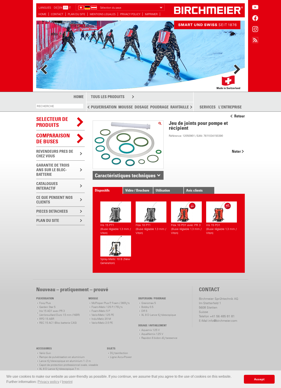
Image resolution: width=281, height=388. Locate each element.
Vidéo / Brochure (137, 190)
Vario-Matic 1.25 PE (103, 314)
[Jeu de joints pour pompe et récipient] (160, 123)
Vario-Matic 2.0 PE (102, 322)
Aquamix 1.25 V (150, 330)
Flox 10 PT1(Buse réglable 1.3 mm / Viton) (151, 228)
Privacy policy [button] (48, 382)
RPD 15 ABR (46, 318)
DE (55, 7)
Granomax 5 (148, 303)
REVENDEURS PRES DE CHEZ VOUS (54, 153)
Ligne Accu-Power (121, 357)
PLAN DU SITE (76, 14)
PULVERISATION (104, 107)
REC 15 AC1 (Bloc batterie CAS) (58, 322)
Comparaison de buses (53, 138)
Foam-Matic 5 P (101, 311)
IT (70, 7)
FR (65, 7)
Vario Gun (45, 353)
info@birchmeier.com (222, 321)
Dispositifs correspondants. (106, 191)
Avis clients (194, 190)
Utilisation (163, 190)
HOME (42, 14)
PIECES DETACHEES (52, 211)
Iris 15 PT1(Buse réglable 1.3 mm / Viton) (115, 228)
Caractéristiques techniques (125, 175)
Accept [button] (259, 379)
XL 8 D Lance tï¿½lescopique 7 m (59, 368)
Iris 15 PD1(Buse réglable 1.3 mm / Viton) (221, 228)
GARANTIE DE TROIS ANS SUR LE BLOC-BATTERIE (52, 170)
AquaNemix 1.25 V (152, 334)
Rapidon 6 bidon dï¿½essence (159, 338)
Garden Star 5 (47, 307)
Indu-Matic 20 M (101, 318)
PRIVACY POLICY (130, 14)
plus (54, 33)
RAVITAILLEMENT (184, 107)
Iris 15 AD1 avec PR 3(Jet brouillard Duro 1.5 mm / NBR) (59, 312)
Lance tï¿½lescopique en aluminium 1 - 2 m (65, 361)
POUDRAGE (159, 107)
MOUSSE (125, 107)
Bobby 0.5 (147, 307)
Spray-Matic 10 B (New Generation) (115, 261)
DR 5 (144, 311)
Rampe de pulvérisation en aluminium (62, 357)
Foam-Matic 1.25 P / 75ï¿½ (107, 307)
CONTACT (57, 14)
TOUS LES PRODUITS (107, 96)
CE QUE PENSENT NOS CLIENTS (54, 199)
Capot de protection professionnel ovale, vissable (68, 364)
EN (60, 7)
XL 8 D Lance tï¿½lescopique (158, 314)
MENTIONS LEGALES (102, 14)
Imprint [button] (67, 382)
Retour (239, 116)
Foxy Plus (45, 303)
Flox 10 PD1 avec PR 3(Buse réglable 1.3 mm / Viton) (186, 228)
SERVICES (208, 107)
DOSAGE (141, 107)
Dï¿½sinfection (119, 353)
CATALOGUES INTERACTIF (47, 185)
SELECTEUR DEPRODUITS (52, 122)
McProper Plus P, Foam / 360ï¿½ (111, 303)
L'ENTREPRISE (230, 107)
